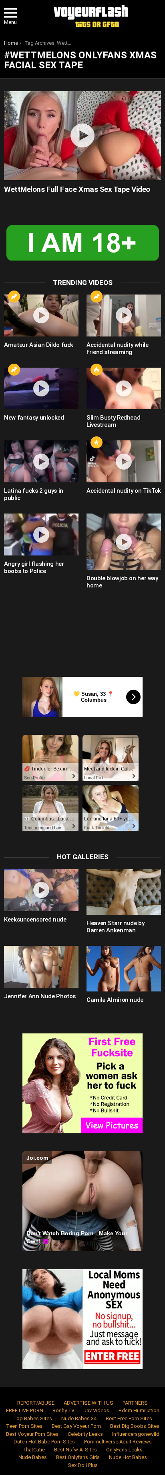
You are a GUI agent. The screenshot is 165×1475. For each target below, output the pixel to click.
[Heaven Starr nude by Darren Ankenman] (124, 892)
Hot (97, 370)
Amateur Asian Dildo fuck (38, 344)
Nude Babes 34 (79, 1418)
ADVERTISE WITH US (88, 1403)
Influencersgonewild (135, 1434)
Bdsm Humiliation (139, 1410)
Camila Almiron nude (115, 999)
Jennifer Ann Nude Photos (40, 996)
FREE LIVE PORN (24, 1410)
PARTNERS (135, 1403)
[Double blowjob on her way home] (124, 542)
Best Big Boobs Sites (134, 1426)
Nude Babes (32, 1457)
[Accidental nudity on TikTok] (124, 461)
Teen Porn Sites (24, 1426)
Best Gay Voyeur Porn (76, 1426)
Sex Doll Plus (83, 1465)
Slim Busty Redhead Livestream (113, 421)
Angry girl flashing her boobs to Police (34, 567)
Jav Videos (96, 1410)
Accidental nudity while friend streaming (117, 348)
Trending (14, 297)
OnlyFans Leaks (124, 1450)
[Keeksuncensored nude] (41, 890)
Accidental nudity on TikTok (124, 490)
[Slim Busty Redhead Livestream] (124, 389)
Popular (97, 442)
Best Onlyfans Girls (78, 1457)
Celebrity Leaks (85, 1434)
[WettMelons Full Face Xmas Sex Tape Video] (82, 135)
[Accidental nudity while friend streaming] (124, 315)
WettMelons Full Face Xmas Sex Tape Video (77, 189)
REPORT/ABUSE (35, 1403)
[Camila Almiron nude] (124, 968)
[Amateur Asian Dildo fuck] (41, 315)
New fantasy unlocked (34, 417)
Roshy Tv (63, 1410)
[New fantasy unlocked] (41, 389)
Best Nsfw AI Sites (75, 1450)
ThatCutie (33, 1450)
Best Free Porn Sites (129, 1418)
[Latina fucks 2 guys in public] (41, 461)
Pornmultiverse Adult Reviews (118, 1442)
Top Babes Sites (32, 1418)
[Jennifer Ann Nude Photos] (41, 967)
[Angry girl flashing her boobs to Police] (41, 534)
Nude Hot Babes (128, 1457)
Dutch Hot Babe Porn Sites (44, 1442)
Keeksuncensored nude (35, 919)
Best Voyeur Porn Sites (32, 1434)
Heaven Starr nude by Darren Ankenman (116, 927)
